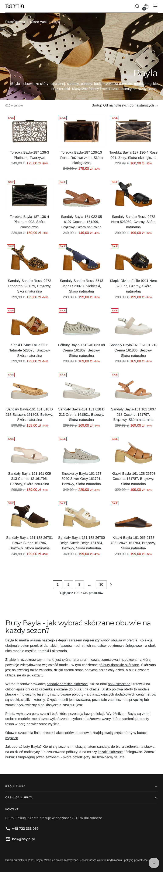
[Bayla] (14, 6)
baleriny (43, 694)
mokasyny (27, 694)
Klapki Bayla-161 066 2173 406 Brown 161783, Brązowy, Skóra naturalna (133, 543)
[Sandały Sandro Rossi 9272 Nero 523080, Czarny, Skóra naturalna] (133, 194)
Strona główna (15, 22)
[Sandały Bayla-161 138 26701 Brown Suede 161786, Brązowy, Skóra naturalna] (29, 516)
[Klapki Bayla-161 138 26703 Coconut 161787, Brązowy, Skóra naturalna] (133, 451)
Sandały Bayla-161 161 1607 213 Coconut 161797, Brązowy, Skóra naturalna (133, 414)
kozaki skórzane (110, 752)
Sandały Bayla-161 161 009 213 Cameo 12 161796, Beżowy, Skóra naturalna (29, 479)
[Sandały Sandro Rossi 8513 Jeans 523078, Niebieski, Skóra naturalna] (81, 259)
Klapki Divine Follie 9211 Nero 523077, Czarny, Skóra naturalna (133, 286)
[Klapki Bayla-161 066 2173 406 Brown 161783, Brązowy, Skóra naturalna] (133, 516)
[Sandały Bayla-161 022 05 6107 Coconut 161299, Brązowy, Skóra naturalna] (81, 194)
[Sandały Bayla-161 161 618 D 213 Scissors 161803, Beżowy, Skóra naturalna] (29, 387)
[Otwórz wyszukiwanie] (137, 6)
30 (101, 584)
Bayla (39, 860)
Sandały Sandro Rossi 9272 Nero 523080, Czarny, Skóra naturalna (133, 222)
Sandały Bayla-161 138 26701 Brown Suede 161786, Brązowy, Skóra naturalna (29, 543)
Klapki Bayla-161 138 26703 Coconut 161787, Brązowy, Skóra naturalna (133, 479)
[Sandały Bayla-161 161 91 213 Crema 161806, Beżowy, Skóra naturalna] (133, 323)
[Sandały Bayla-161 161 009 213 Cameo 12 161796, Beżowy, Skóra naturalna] (29, 451)
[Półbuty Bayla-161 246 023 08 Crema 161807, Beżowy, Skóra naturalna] (81, 323)
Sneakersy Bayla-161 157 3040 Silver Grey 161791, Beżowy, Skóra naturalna (81, 479)
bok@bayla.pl (23, 839)
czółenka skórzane (53, 689)
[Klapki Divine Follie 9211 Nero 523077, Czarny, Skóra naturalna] (133, 259)
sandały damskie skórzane (67, 684)
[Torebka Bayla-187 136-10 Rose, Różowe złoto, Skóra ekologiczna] (81, 130)
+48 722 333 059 (25, 828)
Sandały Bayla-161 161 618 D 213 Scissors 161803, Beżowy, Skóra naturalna (29, 414)
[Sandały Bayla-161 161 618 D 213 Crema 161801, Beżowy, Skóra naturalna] (81, 387)
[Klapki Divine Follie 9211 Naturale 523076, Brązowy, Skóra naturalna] (29, 323)
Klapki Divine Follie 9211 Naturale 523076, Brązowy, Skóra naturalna (29, 350)
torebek (47, 733)
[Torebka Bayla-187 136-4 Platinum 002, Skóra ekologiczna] (29, 194)
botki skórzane (119, 684)
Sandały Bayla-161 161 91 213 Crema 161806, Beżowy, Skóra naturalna (133, 350)
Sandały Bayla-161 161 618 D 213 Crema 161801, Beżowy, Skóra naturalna (81, 414)
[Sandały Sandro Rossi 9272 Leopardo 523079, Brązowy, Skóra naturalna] (29, 259)
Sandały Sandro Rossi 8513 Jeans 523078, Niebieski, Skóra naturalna (81, 286)
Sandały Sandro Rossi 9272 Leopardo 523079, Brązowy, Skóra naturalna (29, 286)
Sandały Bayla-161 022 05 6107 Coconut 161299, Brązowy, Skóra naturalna (81, 222)
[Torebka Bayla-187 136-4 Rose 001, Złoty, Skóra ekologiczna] (133, 130)
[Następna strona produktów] (111, 584)
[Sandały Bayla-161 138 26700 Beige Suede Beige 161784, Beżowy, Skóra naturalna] (81, 516)
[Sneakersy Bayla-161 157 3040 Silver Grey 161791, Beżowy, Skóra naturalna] (81, 451)
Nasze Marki (38, 22)
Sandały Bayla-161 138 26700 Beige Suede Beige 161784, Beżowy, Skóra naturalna (81, 543)
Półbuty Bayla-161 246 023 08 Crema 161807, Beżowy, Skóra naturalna (81, 350)
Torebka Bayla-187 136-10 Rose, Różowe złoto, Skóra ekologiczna (81, 157)
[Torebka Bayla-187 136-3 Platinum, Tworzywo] (29, 130)
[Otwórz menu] (155, 6)
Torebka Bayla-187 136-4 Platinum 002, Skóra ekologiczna (29, 222)
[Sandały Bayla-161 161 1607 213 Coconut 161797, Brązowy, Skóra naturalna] (133, 387)
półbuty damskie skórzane (119, 665)
